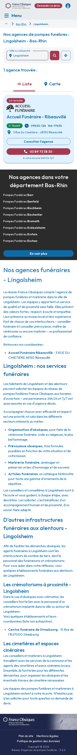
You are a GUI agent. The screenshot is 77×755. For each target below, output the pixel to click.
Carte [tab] (55, 83)
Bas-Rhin (21, 24)
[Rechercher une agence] (54, 55)
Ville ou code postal (19, 50)
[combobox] (29, 55)
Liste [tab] (27, 83)
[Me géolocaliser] (65, 55)
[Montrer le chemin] (6, 23)
